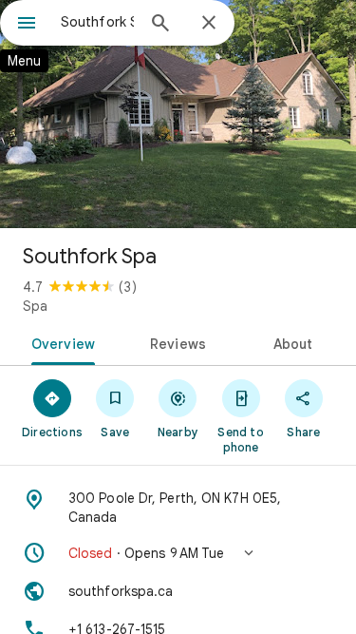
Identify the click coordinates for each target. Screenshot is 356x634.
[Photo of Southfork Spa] (178, 114)
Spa (35, 306)
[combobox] (97, 21)
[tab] (60, 342)
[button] (178, 553)
